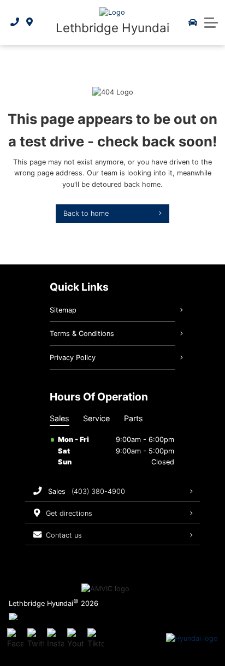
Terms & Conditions (82, 333)
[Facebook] (15, 638)
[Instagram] (55, 638)
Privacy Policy (73, 357)
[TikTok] (95, 638)
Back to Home (86, 213)
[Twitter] (35, 638)
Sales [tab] (59, 418)
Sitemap (63, 310)
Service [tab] (96, 418)
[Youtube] (75, 638)
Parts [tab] (133, 418)
